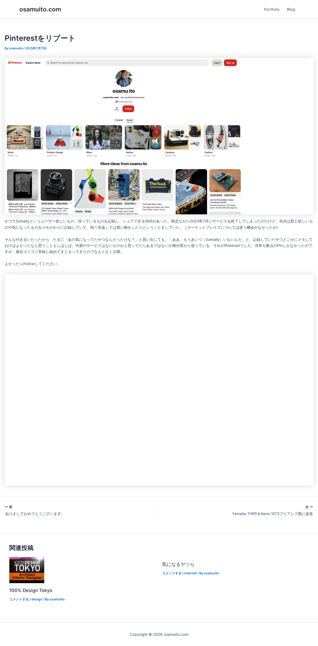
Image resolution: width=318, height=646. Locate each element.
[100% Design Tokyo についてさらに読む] (26, 570)
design (36, 599)
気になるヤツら (178, 564)
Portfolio (272, 9)
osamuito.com (40, 9)
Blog (291, 9)
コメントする (19, 599)
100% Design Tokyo (30, 590)
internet (190, 573)
